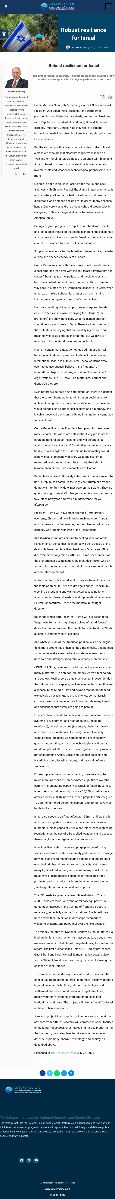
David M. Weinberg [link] (80, 47)
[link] (4, 34)
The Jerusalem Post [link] (63, 1053)
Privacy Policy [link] (57, 1195)
